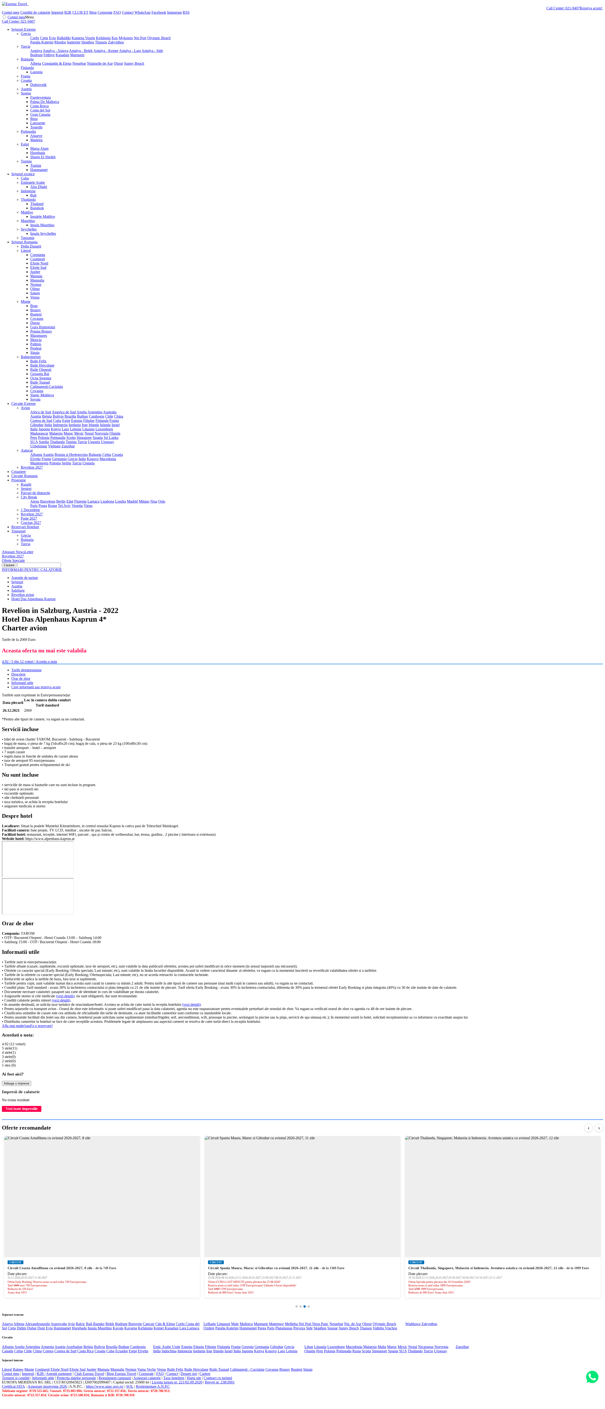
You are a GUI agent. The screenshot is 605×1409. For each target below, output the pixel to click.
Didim (21, 1328)
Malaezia (56, 433)
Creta (44, 38)
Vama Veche (146, 1369)
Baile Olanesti (40, 370)
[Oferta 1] (296, 1306)
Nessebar (79, 63)
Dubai (31, 1328)
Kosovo (93, 459)
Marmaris (77, 55)
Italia (34, 429)
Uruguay (107, 442)
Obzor (118, 63)
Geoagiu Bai (39, 374)
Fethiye (49, 55)
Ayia (71, 1324)
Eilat (69, 501)
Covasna (36, 319)
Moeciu (36, 340)
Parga (262, 1328)
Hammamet (39, 170)
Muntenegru (39, 463)
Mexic (79, 433)
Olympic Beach (159, 38)
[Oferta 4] (308, 1306)
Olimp (35, 289)
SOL (129, 1386)
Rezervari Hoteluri (25, 527)
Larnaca (93, 501)
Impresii (57, 12)
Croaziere (18, 472)
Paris (34, 506)
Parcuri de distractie (35, 493)
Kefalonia (103, 38)
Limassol (223, 1324)
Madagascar (39, 433)
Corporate (105, 12)
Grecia (26, 34)
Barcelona (47, 501)
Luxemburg (104, 429)
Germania (59, 459)
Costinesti (37, 259)
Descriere (18, 674)
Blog (93, 12)
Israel (116, 425)
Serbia (66, 463)
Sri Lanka (111, 438)
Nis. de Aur (352, 1324)
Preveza (299, 1328)
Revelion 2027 (32, 467)
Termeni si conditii (16, 1378)
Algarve (36, 136)
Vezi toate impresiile (22, 1109)
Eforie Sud (38, 268)
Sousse (332, 1328)
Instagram (174, 12)
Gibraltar (36, 425)
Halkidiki (64, 38)
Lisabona (107, 501)
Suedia (44, 442)
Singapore (84, 438)
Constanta (37, 255)
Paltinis (35, 344)
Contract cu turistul (218, 1378)
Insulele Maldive (42, 216)
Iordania (75, 425)
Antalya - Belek (81, 51)
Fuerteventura (40, 97)
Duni (41, 1328)
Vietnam (54, 446)
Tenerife (36, 127)
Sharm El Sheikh (43, 157)
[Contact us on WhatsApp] (592, 1377)
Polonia (43, 438)
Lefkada (209, 1324)
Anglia (82, 412)
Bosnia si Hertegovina (71, 455)
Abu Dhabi (38, 187)
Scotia (71, 438)
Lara (183, 1328)
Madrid (132, 501)
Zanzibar (68, 446)
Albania (36, 455)
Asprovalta (59, 1324)
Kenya (56, 429)
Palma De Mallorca (44, 102)
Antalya (36, 51)
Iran (85, 425)
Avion (25, 408)
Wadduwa (412, 1324)
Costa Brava (39, 106)
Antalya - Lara (130, 51)
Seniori (26, 489)
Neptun (35, 285)
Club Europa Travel (89, 1374)
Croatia (26, 80)
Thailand (36, 204)
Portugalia (28, 131)
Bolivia (58, 416)
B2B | (41, 1374)
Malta (382, 1347)
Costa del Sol (40, 110)
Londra (120, 501)
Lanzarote (37, 123)
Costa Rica (85, 1351)
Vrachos (391, 1328)
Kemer (159, 1328)
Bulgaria (27, 59)
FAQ (117, 12)
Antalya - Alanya (55, 51)
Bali (33, 195)
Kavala (118, 1328)
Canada (7, 1351)
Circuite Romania (24, 476)
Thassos (101, 42)
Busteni (36, 314)
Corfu (34, 38)
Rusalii (26, 484)
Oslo (161, 501)
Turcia (25, 46)
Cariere (204, 1374)
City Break (29, 497)
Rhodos (60, 42)
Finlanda (27, 68)
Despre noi (189, 1374)
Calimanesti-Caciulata (46, 387)
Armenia (47, 1347)
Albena (35, 63)
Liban (308, 1347)
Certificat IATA (13, 1386)
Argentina (94, 412)
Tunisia (26, 161)
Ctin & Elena (165, 1324)
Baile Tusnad (40, 382)
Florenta (80, 501)
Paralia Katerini (41, 42)
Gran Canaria (40, 114)
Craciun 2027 (31, 523)
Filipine (89, 421)
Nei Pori (140, 38)
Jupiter (35, 272)
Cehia (106, 455)
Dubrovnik (38, 85)
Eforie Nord (39, 263)
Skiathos (87, 42)
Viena (88, 506)
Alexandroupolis (37, 1324)
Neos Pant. (320, 1324)
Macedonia (107, 459)
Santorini (73, 42)
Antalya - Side (152, 51)
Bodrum (36, 55)
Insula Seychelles (43, 233)
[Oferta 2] (300, 1306)
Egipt (25, 144)
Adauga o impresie (16, 1083)
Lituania (88, 429)
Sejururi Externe (23, 29)
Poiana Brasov (41, 331)
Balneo (18, 1369)
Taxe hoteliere (173, 1378)
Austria (26, 89)
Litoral (26, 250)
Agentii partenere (59, 1374)
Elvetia (35, 459)
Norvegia (101, 433)
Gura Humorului (42, 327)
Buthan (82, 416)
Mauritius (28, 221)
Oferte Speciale (13, 560)
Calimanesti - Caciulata (247, 1369)
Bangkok (37, 208)
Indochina (169, 1351)
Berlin (60, 501)
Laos (65, 429)
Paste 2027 (29, 518)
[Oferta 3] (304, 1306)
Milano (144, 501)
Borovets (135, 1324)
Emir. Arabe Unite (166, 1347)
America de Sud (64, 412)
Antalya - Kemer (105, 51)
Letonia (75, 429)
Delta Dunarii (31, 246)
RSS (186, 12)
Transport (18, 531)
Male (235, 1324)
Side (309, 1328)
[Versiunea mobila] (28, 4)
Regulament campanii (115, 1378)
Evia (52, 38)
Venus (34, 297)
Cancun (148, 1324)
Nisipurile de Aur (100, 63)
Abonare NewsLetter (17, 552)
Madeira (36, 140)
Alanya (7, 1324)
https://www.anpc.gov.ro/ (105, 1386)
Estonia (76, 421)
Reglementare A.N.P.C (153, 1386)
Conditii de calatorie (35, 12)
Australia (110, 412)
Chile (109, 416)
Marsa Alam (39, 148)
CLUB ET (80, 12)
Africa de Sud (40, 412)
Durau (35, 323)
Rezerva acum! (591, 8)
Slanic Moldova (42, 395)
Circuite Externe (23, 404)
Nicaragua (425, 1347)
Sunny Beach (134, 63)
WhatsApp (142, 12)
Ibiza (34, 119)
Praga (43, 506)
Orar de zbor (20, 679)
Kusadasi (62, 55)
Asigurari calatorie (147, 1378)
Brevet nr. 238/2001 (220, 1382)
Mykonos (126, 38)
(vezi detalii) (65, 996)
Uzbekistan (38, 446)
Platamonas (283, 1328)
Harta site (194, 1378)
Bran (34, 306)
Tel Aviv (64, 506)
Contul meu (10, 12)
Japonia (44, 429)
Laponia (36, 72)
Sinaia (34, 353)
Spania (26, 93)
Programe (18, 480)
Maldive (27, 212)
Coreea (48, 1351)
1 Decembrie (30, 510)
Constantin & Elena (56, 63)
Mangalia (37, 280)
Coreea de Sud (41, 421)
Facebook (158, 12)
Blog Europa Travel (121, 1374)
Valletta (379, 1328)
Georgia (248, 1347)
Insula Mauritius (42, 225)
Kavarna (130, 1328)
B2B (67, 12)
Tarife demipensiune (26, 670)
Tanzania (27, 238)
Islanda (105, 425)
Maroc (68, 433)
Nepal (89, 433)
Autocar (27, 450)
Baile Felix (38, 361)
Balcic (80, 1324)
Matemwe (276, 1324)
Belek (109, 1324)
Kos (115, 38)
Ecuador (121, 1351)
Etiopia (198, 1347)
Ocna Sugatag (40, 378)
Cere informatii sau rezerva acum (35, 687)
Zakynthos (116, 42)
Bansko (98, 1324)
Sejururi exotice (23, 174)
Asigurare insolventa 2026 (47, 1386)
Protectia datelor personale (76, 1378)
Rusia (356, 1351)
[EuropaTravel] (15, 4)
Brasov (35, 310)
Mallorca (246, 1324)
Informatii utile (22, 683)
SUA (34, 442)
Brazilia (70, 416)
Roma (52, 506)
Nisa (153, 501)
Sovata (35, 399)
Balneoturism (31, 357)
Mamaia (36, 276)
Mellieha (292, 1324)
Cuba (25, 178)
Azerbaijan (74, 1347)
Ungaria (94, 442)
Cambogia (96, 416)
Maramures (38, 336)
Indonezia (28, 191)
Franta (25, 76)
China (118, 416)
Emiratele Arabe (33, 182)
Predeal (35, 348)
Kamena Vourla (83, 38)
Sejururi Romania (24, 242)
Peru (33, 438)
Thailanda (28, 199)
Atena (34, 501)
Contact (128, 12)
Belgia (47, 416)
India (48, 425)
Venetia (77, 506)
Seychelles (29, 229)
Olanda (114, 433)
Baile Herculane (42, 365)
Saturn (35, 293)
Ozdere (208, 1328)
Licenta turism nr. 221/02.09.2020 (177, 1382)
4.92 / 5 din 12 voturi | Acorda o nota (29, 662)
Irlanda (94, 425)
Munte (25, 302)
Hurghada (37, 153)
